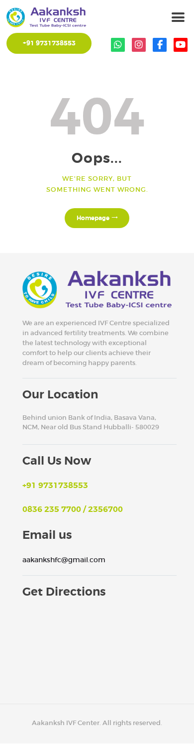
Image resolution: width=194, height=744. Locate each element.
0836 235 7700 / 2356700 (72, 509)
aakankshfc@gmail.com (63, 559)
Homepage (93, 218)
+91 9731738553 (55, 486)
